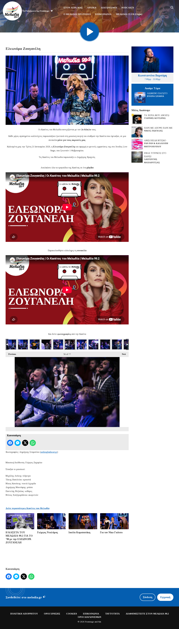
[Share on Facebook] (10, 443)
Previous (11, 354)
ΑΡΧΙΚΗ (91, 7)
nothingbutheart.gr (49, 452)
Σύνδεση (147, 597)
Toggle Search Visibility (172, 7)
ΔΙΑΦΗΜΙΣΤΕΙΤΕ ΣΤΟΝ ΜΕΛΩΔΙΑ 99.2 (147, 613)
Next (122, 354)
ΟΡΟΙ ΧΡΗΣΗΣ (52, 613)
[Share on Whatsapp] (33, 443)
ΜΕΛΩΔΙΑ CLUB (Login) (129, 14)
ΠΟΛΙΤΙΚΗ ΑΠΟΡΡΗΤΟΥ (24, 613)
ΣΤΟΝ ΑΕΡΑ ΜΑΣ (73, 7)
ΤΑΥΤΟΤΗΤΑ (112, 613)
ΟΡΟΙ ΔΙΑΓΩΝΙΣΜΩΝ (89, 617)
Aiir (99, 622)
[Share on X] (25, 443)
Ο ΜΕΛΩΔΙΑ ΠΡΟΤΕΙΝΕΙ (77, 14)
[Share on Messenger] (18, 443)
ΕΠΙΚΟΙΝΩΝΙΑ (103, 14)
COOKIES (71, 613)
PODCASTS (128, 7)
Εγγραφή (165, 597)
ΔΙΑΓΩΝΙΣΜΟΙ (109, 7)
